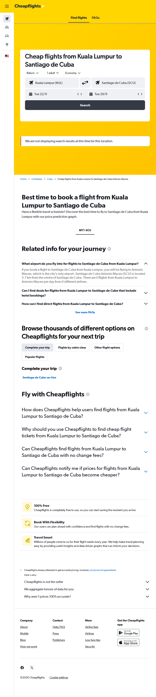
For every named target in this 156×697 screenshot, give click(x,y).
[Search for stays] (7, 27)
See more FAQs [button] (85, 312)
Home (23, 179)
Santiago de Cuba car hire (39, 377)
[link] (22, 667)
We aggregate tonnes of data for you (49, 589)
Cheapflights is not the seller (43, 582)
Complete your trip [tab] (37, 347)
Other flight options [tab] (107, 347)
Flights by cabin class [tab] (72, 347)
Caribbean (36, 179)
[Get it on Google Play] (128, 632)
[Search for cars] (7, 36)
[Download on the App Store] (128, 642)
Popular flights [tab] (34, 356)
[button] (6, 6)
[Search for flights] (7, 19)
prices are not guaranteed (103, 570)
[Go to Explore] (7, 44)
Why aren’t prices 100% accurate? (47, 596)
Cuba (50, 179)
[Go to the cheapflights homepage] (30, 6)
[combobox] (73, 73)
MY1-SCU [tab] (85, 230)
